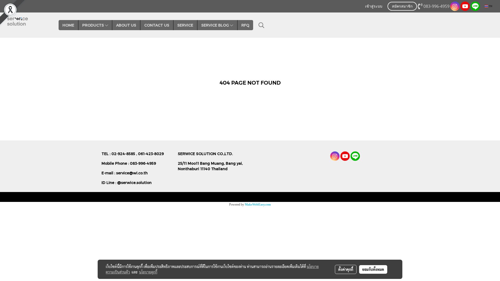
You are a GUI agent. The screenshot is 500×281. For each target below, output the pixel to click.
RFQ (245, 25)
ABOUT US (126, 25)
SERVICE (185, 25)
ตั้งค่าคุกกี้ (345, 269)
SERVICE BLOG (215, 25)
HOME (68, 25)
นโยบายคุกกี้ (148, 272)
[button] (261, 25)
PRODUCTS (93, 25)
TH (490, 6)
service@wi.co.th (132, 173)
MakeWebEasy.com (258, 204)
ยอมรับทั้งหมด (373, 269)
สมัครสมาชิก (402, 7)
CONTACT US (156, 25)
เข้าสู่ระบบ (373, 7)
